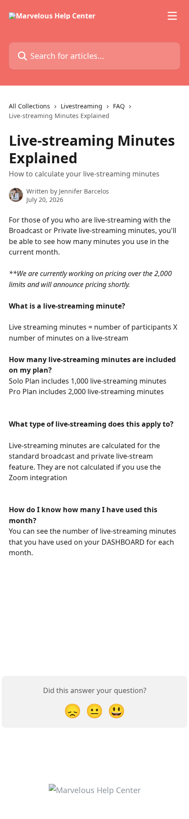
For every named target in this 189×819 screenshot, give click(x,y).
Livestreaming (81, 106)
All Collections (29, 106)
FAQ (119, 106)
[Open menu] (172, 16)
